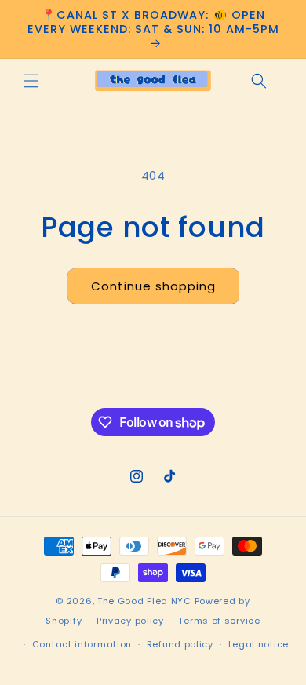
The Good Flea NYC (144, 601)
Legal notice (258, 644)
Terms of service (219, 620)
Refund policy (180, 644)
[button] (31, 81)
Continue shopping (153, 286)
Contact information (82, 644)
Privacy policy (130, 620)
